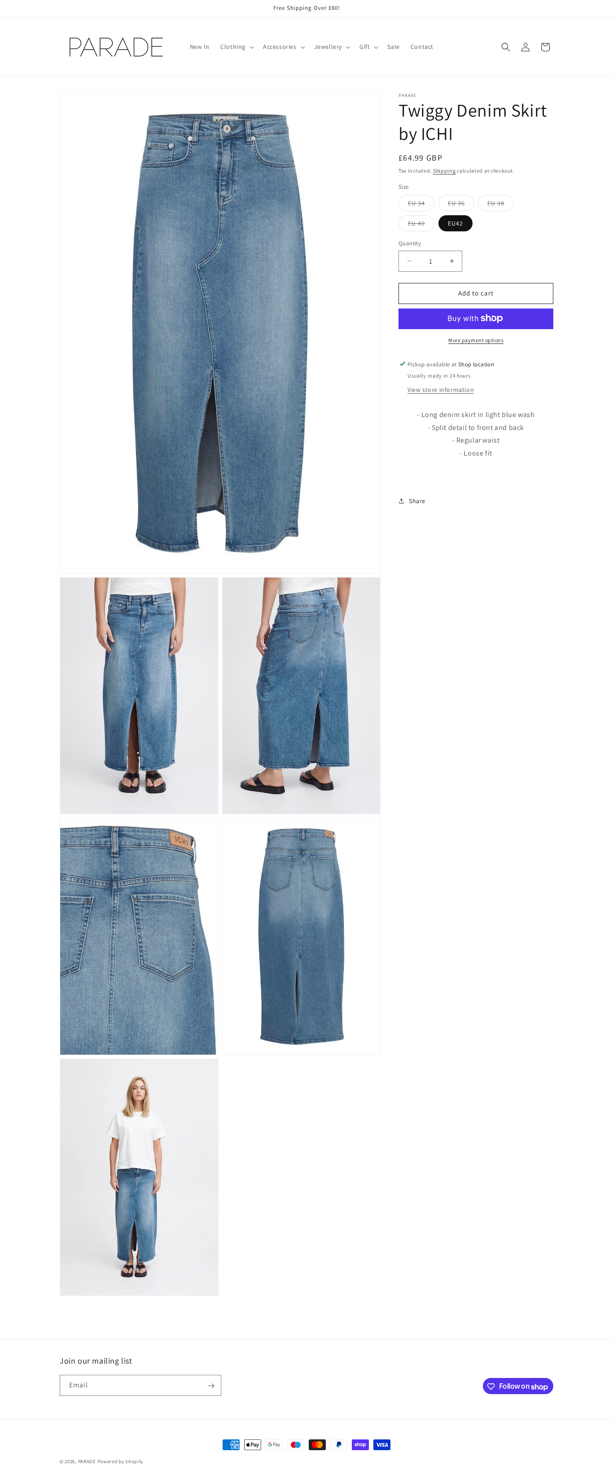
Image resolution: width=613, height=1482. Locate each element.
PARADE (87, 1461)
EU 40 (421, 225)
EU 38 (500, 205)
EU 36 (461, 205)
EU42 (455, 223)
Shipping (444, 170)
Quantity (409, 243)
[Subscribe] (211, 1385)
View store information (440, 389)
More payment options (476, 339)
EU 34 (421, 205)
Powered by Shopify (120, 1461)
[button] (236, 46)
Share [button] (417, 501)
